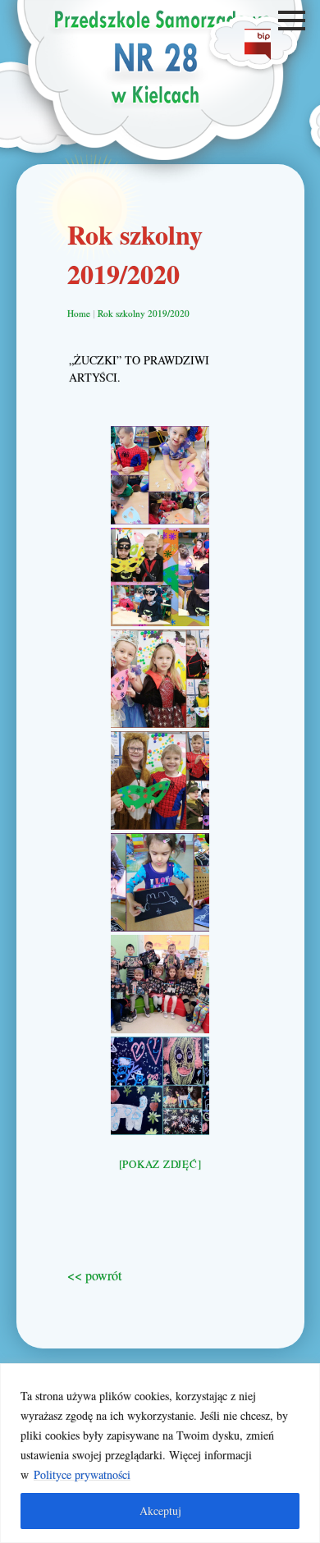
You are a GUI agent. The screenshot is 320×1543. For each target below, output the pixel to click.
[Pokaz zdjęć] (160, 1163)
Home (78, 313)
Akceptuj (160, 1510)
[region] (160, 1453)
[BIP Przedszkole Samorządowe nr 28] (258, 54)
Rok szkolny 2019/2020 (144, 313)
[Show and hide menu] (293, 20)
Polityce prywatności (82, 1474)
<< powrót (94, 1275)
